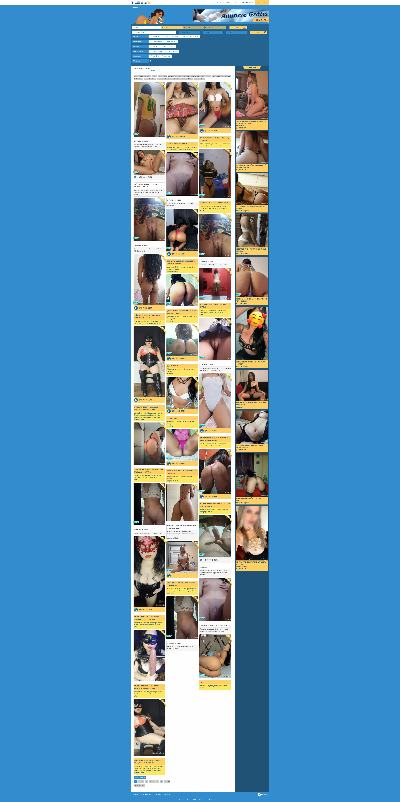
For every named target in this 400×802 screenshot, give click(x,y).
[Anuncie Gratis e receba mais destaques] (231, 15)
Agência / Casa (171, 41)
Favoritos (135, 7)
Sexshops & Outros (199, 79)
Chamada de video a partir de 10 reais (215, 625)
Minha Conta (262, 2)
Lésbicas (208, 76)
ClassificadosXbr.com (185, 800)
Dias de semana (158, 51)
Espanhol (195, 36)
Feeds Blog (264, 794)
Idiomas (135, 36)
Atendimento (137, 41)
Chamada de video (141, 141)
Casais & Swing (162, 76)
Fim (143, 785)
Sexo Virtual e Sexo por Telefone (183, 79)
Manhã (155, 46)
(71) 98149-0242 (145, 400)
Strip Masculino (226, 76)
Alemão (185, 36)
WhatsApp (136, 61)
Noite (173, 46)
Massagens (171, 76)
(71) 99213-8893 (145, 308)
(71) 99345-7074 (178, 136)
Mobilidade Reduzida (150, 79)
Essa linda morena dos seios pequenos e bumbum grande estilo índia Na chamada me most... (181, 534)
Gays (203, 76)
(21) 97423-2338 (211, 431)
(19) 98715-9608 (211, 560)
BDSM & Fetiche (138, 79)
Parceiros (135, 794)
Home (219, 2)
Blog (236, 2)
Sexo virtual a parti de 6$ (177, 144)
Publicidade (166, 794)
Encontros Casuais (145, 76)
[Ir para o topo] (268, 801)
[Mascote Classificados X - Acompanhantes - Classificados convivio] (148, 16)
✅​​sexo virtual (173, 366)
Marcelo (203, 567)
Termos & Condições (146, 794)
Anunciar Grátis (247, 2)
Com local (156, 56)
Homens (154, 76)
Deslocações (137, 56)
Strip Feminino (216, 76)
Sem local (167, 56)
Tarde (164, 46)
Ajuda (227, 2)
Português (156, 36)
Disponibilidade (138, 51)
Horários (136, 46)
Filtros (238, 28)
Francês (176, 36)
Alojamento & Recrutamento (165, 79)
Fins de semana (172, 51)
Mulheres (136, 76)
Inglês (166, 36)
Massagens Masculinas (182, 76)
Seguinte (137, 785)
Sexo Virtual (172, 418)
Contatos (158, 794)
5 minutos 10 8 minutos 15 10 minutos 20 (147, 533)
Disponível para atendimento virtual (214, 203)
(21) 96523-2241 (178, 254)
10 (169, 781)
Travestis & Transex (195, 76)
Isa (201, 682)
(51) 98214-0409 (145, 177)
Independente (157, 41)
